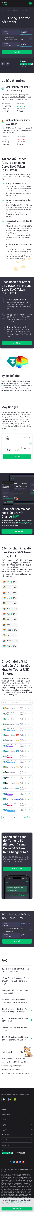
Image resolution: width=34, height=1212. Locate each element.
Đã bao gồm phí (9, 37)
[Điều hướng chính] (30, 3)
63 (15, 817)
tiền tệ (9, 9)
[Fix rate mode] (18, 45)
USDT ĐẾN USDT (13, 735)
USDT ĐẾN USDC (13, 788)
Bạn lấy (6, 43)
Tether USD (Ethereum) (16, 9)
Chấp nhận (17, 1208)
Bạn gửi (6, 31)
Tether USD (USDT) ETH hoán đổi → (13, 1058)
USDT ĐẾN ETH (11, 719)
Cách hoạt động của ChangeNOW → (13, 1066)
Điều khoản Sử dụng (19, 1202)
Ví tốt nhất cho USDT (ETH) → (11, 1070)
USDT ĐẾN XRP (11, 778)
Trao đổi (17, 52)
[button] (26, 32)
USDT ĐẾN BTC (11, 708)
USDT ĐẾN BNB (12, 767)
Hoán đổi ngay (17, 343)
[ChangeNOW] (4, 3)
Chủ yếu (3, 9)
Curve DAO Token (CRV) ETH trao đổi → (14, 1062)
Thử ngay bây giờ (17, 531)
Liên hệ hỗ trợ (17, 868)
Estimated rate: (9, 39)
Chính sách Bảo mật (8, 1204)
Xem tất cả (26, 817)
